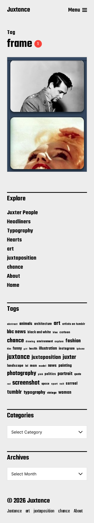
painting (65, 365)
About (13, 276)
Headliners (19, 222)
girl (25, 349)
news (52, 365)
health (33, 348)
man (33, 366)
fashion (73, 341)
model (42, 366)
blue (55, 332)
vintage (52, 392)
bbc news (16, 332)
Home (13, 285)
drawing (30, 342)
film (9, 349)
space (45, 383)
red (9, 384)
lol (26, 366)
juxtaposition (21, 258)
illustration (48, 348)
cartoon (64, 332)
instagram (67, 349)
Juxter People (22, 212)
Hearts (14, 240)
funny (17, 349)
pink (40, 374)
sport (54, 384)
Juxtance (18, 10)
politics (50, 374)
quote (77, 374)
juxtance (18, 357)
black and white (39, 332)
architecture (43, 324)
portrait (65, 374)
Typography (20, 231)
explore (59, 341)
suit (61, 384)
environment (45, 341)
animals (25, 324)
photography (21, 373)
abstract (12, 324)
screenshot (26, 383)
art (10, 249)
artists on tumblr (73, 324)
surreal (71, 384)
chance (15, 267)
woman (64, 392)
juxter (69, 357)
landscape (15, 366)
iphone (80, 349)
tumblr (14, 392)
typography (34, 392)
